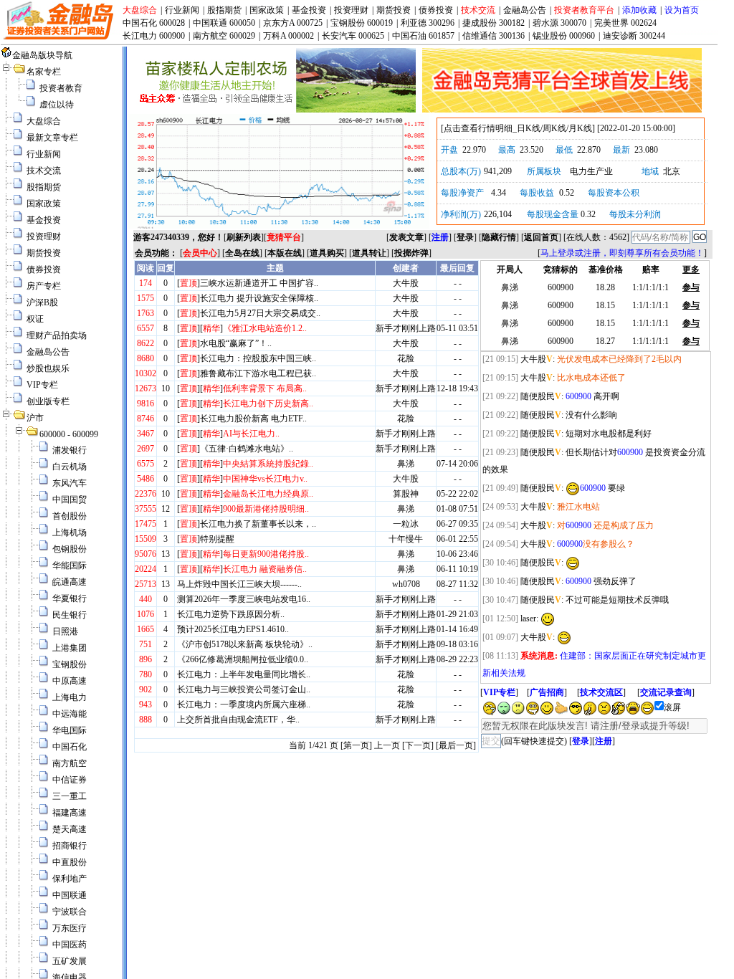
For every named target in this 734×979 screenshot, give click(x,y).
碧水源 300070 (559, 23)
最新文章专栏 (52, 138)
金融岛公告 (524, 10)
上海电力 (69, 697)
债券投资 (436, 10)
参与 (691, 287)
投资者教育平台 (584, 10)
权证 (35, 319)
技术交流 (478, 10)
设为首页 (681, 10)
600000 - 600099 (68, 434)
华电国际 (69, 730)
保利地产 (69, 879)
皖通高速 (69, 582)
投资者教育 (60, 88)
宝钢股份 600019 (361, 23)
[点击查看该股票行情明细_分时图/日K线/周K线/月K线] (278, 226)
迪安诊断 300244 (634, 36)
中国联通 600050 (224, 23)
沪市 (35, 418)
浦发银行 (69, 450)
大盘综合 (140, 10)
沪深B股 (42, 302)
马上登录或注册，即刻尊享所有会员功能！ (622, 253)
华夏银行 (69, 598)
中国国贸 (69, 500)
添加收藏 (639, 10)
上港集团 (69, 648)
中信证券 (69, 780)
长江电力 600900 (154, 36)
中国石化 (69, 747)
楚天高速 (69, 829)
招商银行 (69, 846)
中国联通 (69, 895)
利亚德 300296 (427, 23)
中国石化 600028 (154, 23)
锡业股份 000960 (564, 36)
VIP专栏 (42, 385)
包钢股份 (69, 549)
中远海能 (69, 714)
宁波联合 (69, 912)
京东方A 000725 (293, 23)
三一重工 (69, 796)
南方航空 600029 (224, 36)
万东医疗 (69, 928)
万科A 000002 (288, 36)
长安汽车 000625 (353, 36)
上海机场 (69, 532)
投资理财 (351, 10)
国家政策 (266, 10)
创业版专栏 (48, 401)
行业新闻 (182, 10)
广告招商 (547, 692)
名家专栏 (44, 72)
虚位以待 (56, 105)
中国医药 (69, 945)
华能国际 (69, 565)
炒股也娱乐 (48, 368)
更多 (691, 269)
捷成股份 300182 (493, 23)
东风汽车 (69, 483)
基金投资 (309, 10)
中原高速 (69, 681)
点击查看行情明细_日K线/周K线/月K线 (518, 128)
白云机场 (69, 467)
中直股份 (69, 862)
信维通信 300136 (493, 36)
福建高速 (69, 813)
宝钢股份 (69, 664)
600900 (578, 396)
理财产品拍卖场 (57, 335)
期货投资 (393, 10)
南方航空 (69, 763)
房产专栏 (44, 286)
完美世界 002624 (625, 23)
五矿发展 (69, 961)
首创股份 (69, 516)
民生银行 (69, 615)
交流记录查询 (666, 692)
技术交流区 (601, 692)
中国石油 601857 (423, 36)
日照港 (65, 631)
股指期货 (224, 10)
